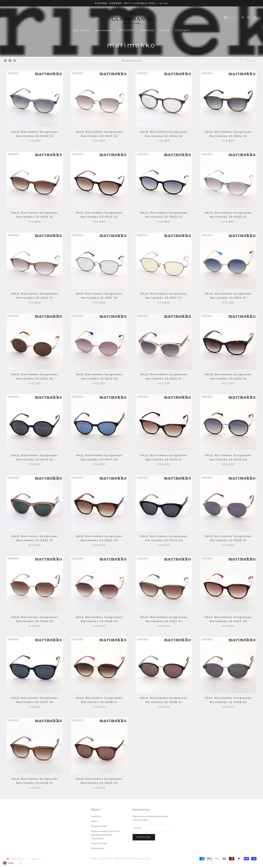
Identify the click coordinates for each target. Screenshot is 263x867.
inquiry (94, 821)
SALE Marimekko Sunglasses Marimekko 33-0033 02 (34, 134)
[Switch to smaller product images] (10, 60)
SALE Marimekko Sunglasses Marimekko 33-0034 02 (163, 134)
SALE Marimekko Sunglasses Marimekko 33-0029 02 (99, 781)
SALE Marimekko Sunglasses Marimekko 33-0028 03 (228, 700)
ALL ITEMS (81, 30)
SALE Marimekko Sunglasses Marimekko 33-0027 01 (163, 619)
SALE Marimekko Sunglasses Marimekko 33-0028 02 (163, 700)
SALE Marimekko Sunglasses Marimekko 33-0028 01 (99, 700)
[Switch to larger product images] (5, 60)
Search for (96, 816)
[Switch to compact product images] (14, 60)
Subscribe (144, 837)
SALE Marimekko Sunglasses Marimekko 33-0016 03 (34, 457)
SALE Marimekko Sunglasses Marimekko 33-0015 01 (163, 376)
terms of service (99, 843)
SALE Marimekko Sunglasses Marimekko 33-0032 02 (228, 214)
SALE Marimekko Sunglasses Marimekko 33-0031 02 (99, 134)
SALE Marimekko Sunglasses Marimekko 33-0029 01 (34, 781)
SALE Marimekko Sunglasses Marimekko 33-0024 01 (34, 538)
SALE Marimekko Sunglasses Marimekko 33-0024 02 (99, 538)
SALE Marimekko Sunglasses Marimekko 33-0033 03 (99, 214)
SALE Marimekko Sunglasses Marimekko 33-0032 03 (163, 214)
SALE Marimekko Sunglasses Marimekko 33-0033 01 (34, 214)
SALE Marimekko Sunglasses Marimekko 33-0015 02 (228, 376)
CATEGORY (126, 30)
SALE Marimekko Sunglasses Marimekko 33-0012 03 (99, 376)
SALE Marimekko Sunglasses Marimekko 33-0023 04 (228, 457)
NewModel (103, 30)
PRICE (165, 30)
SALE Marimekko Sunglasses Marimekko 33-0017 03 (99, 457)
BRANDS (147, 30)
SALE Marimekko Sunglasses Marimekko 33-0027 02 (228, 619)
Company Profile (99, 826)
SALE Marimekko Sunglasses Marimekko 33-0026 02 (34, 619)
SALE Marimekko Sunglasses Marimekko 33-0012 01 (228, 295)
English (34, 859)
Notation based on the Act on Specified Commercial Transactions (105, 835)
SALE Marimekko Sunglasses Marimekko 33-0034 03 (228, 134)
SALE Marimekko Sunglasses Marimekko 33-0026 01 (228, 538)
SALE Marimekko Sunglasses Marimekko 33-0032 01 (34, 295)
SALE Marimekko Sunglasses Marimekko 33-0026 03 (99, 619)
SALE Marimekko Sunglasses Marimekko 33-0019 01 (163, 457)
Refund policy (97, 848)
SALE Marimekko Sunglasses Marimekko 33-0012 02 (34, 376)
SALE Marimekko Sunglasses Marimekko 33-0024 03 (163, 538)
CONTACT (182, 30)
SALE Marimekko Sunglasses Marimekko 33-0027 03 (34, 700)
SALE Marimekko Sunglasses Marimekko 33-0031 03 (99, 295)
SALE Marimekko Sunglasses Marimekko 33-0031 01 (163, 295)
